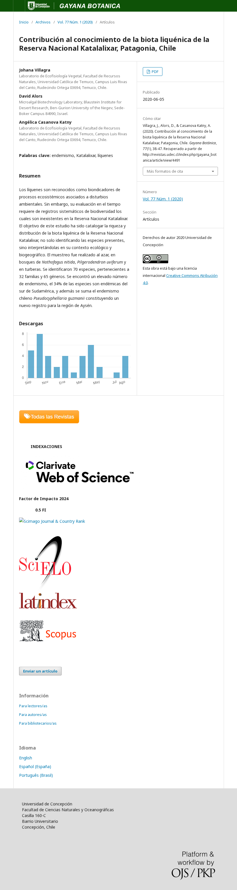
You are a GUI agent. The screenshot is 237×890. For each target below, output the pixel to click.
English (25, 758)
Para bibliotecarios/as (38, 723)
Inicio (24, 22)
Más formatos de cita (165, 171)
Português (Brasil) (36, 775)
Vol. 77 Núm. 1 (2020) (75, 22)
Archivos (43, 22)
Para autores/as (33, 714)
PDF (154, 71)
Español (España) (35, 766)
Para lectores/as (33, 705)
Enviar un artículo (40, 671)
